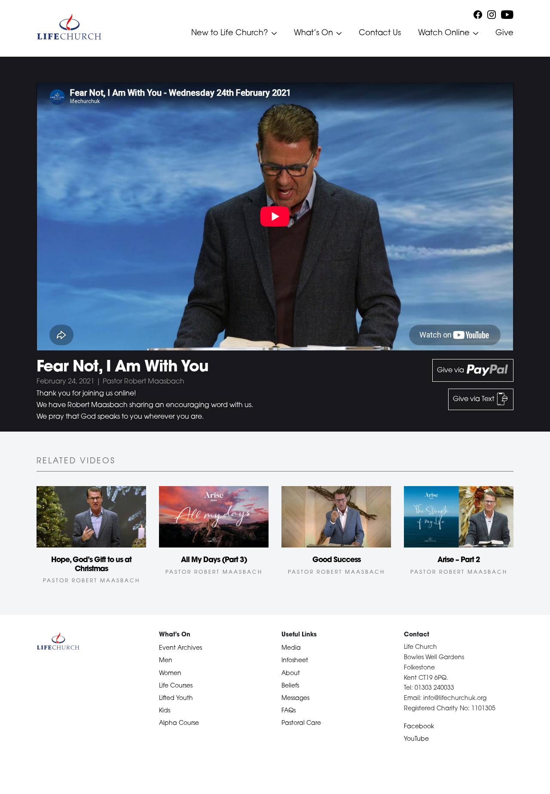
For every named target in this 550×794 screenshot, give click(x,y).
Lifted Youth (176, 698)
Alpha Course (179, 723)
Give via (451, 370)
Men (165, 660)
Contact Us (380, 33)
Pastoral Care (301, 723)
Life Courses (175, 686)
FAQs (288, 711)
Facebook (419, 727)
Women (170, 673)
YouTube (416, 739)
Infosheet (294, 660)
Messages (295, 698)
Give (504, 33)
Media (291, 648)
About (290, 673)
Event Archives (180, 648)
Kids (164, 711)
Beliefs (290, 686)
